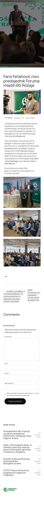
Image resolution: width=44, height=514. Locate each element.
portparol (17, 118)
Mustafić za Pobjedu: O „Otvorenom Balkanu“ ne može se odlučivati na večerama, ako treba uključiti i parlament (14, 296)
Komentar (8, 337)
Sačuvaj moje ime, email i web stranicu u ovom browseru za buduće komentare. (23, 394)
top (6, 276)
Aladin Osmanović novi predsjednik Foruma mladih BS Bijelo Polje (34, 295)
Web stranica (9, 383)
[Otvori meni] (40, 4)
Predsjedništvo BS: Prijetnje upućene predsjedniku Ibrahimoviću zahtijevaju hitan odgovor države (17, 434)
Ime (6, 363)
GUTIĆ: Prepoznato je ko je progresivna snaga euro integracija (16, 472)
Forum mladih (30, 118)
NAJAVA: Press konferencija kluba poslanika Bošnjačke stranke (16, 461)
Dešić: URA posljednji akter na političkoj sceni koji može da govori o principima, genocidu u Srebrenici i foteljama (17, 448)
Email (7, 373)
